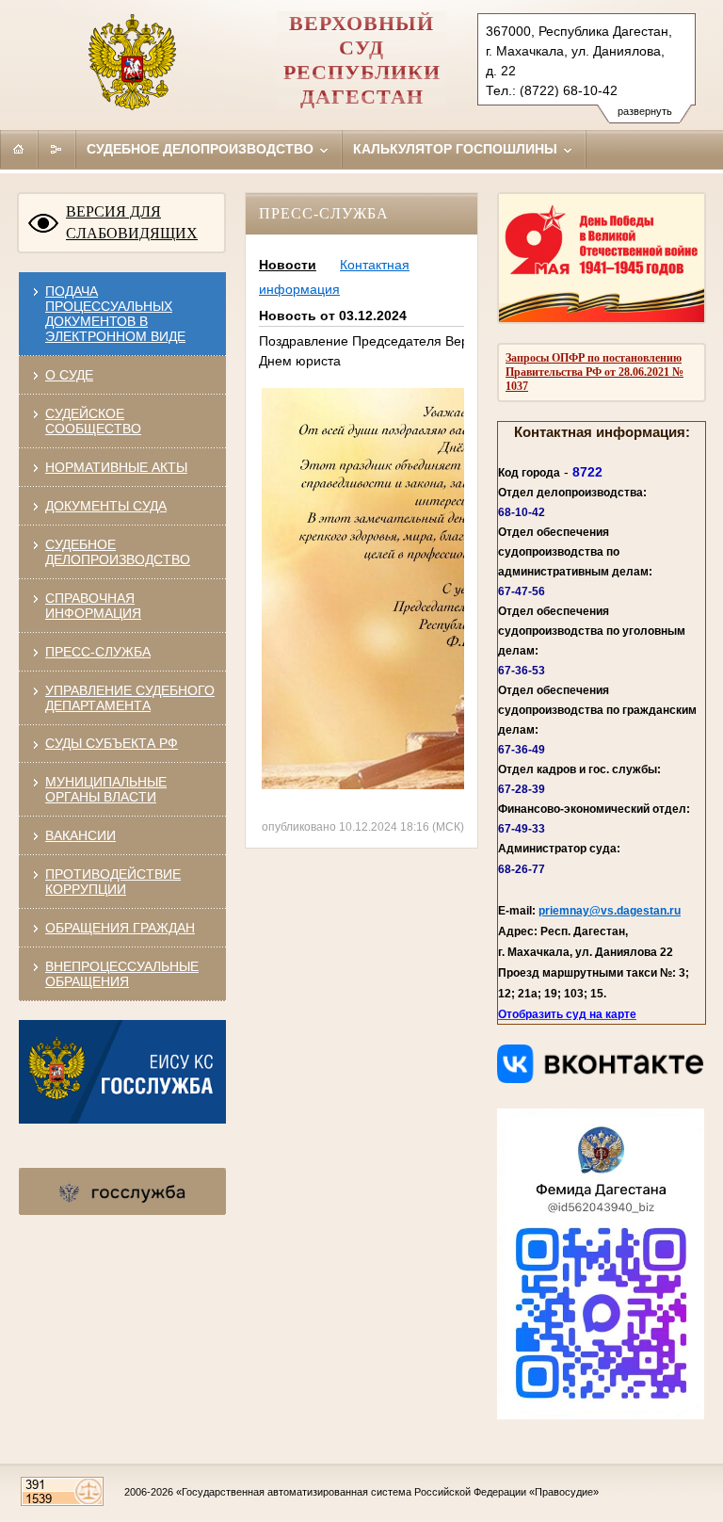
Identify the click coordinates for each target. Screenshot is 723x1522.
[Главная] (19, 149)
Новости (287, 264)
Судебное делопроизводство (202, 148)
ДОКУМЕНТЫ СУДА (106, 505)
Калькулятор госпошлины (457, 148)
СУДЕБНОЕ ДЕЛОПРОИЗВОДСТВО (117, 552)
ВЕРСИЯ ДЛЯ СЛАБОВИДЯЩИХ (132, 222)
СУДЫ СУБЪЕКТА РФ (111, 743)
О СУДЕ (69, 374)
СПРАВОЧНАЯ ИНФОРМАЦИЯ (93, 606)
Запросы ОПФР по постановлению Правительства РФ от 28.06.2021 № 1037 (594, 372)
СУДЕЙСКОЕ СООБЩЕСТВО (93, 421)
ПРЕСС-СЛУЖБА (98, 651)
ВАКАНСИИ (80, 835)
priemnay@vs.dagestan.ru (609, 910)
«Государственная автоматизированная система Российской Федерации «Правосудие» (387, 1492)
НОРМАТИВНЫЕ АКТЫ (116, 467)
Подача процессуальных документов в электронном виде (115, 313)
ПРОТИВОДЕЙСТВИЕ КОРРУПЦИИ (113, 881)
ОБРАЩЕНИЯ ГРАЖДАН (120, 927)
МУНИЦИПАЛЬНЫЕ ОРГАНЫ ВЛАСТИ (106, 789)
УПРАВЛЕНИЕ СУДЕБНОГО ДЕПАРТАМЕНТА (130, 698)
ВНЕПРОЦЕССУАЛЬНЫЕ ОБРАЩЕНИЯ (122, 974)
